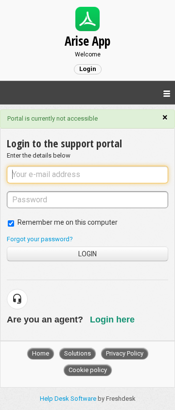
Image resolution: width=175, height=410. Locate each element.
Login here (112, 319)
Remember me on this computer (68, 222)
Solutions (77, 353)
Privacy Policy (124, 353)
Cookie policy (88, 370)
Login (87, 254)
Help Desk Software (69, 398)
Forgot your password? (40, 239)
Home (40, 353)
